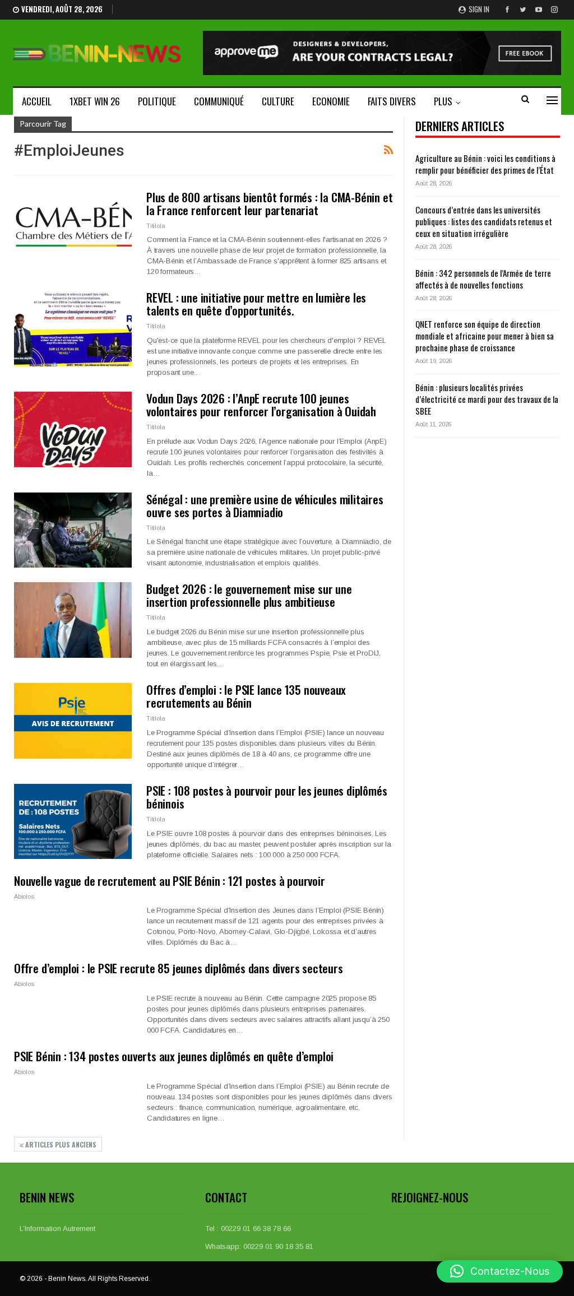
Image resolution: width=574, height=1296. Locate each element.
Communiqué (219, 101)
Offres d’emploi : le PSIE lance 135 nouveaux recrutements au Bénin (246, 696)
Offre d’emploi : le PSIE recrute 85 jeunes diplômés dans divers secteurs (178, 968)
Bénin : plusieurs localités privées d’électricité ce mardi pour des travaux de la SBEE (486, 399)
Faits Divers (392, 101)
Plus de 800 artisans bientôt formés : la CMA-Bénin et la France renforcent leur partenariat (269, 203)
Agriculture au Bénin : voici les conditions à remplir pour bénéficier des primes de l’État (485, 164)
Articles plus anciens (60, 1144)
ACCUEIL (37, 101)
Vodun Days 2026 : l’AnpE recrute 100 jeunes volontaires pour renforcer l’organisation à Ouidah (261, 404)
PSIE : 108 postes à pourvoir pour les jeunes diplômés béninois (266, 797)
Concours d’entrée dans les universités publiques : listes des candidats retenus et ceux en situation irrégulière (483, 221)
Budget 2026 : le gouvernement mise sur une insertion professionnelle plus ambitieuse (249, 595)
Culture (278, 101)
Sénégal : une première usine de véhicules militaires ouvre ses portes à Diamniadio (264, 505)
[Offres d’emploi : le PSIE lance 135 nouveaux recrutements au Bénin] (73, 720)
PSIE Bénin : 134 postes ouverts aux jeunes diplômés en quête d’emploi (174, 1056)
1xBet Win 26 (95, 101)
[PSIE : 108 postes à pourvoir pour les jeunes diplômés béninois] (73, 821)
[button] (500, 1271)
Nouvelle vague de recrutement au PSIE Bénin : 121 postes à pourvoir (169, 880)
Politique (157, 101)
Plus (443, 101)
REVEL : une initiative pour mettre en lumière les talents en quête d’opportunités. (256, 304)
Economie (331, 101)
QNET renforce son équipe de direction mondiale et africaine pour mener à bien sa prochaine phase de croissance (484, 336)
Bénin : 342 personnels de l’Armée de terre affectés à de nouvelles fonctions (483, 279)
